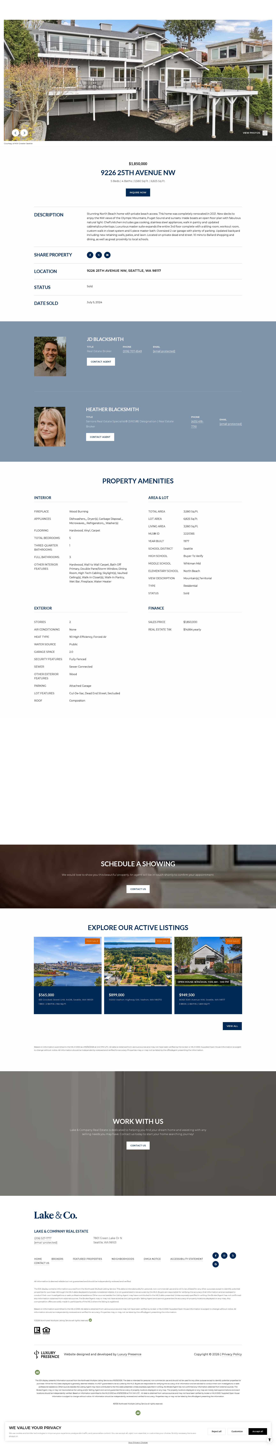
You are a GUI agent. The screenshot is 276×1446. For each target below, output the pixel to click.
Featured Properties (87, 1258)
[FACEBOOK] (215, 1255)
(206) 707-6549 (132, 351)
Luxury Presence (129, 1354)
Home (38, 1258)
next (24, 133)
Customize (237, 1431)
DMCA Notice (152, 1258)
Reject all (217, 1431)
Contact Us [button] (138, 889)
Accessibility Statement (186, 1258)
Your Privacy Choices (138, 1442)
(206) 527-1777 (42, 1238)
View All (232, 1026)
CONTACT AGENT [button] (101, 361)
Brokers (57, 1258)
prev (15, 133)
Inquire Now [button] (138, 192)
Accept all (258, 1431)
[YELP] (233, 1255)
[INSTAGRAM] (224, 1255)
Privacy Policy (232, 1354)
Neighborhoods (123, 1258)
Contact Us (41, 1263)
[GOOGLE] (215, 1264)
